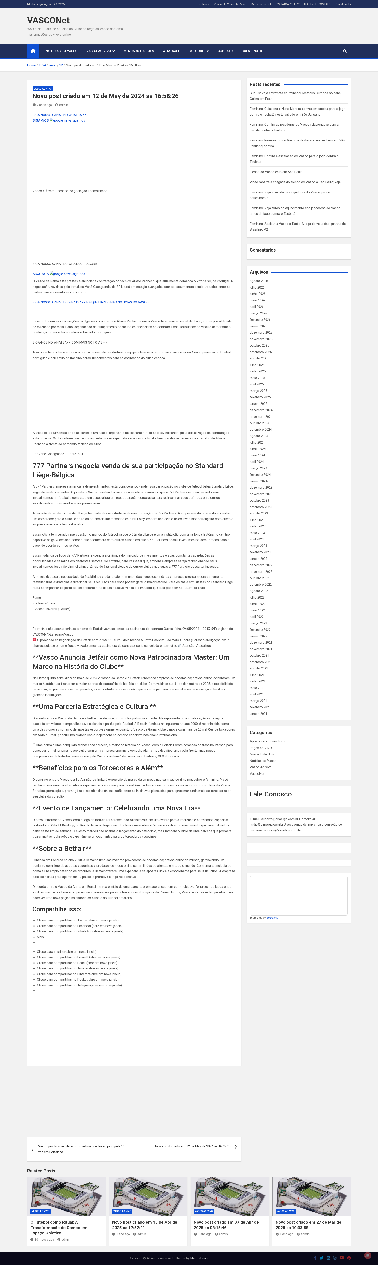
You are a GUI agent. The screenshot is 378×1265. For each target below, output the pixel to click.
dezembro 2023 (261, 488)
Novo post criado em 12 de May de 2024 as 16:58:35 (192, 1146)
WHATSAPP (284, 4)
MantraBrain (199, 1258)
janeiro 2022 (258, 636)
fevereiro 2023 (260, 552)
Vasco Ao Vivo (236, 4)
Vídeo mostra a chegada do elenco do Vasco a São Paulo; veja (295, 182)
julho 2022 (257, 597)
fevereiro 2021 (260, 707)
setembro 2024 (261, 430)
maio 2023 (257, 533)
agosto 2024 (259, 436)
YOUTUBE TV (305, 4)
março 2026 (258, 313)
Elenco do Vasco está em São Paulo (276, 172)
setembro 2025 (261, 352)
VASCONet (48, 20)
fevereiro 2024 (260, 475)
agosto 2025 (259, 358)
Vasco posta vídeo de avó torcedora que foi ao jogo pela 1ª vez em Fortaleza (81, 1149)
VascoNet (257, 774)
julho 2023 (257, 520)
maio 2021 (257, 688)
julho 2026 (257, 287)
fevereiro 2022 (260, 630)
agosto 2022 (259, 591)
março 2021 (258, 701)
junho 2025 (258, 371)
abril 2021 (257, 694)
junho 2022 (258, 604)
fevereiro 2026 (260, 320)
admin (63, 105)
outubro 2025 (259, 345)
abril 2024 (257, 462)
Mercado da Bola (261, 4)
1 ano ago (123, 1234)
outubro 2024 (259, 423)
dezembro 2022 (261, 565)
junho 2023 (258, 526)
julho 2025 (257, 365)
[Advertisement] (134, 156)
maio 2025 (257, 378)
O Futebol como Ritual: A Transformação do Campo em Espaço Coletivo (59, 1227)
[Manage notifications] (367, 1255)
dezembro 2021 (261, 643)
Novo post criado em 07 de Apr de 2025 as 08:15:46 (226, 1225)
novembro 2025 (261, 339)
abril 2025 (257, 384)
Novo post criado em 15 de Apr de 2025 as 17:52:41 (144, 1225)
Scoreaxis (272, 917)
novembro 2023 (261, 494)
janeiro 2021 (258, 714)
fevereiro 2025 (260, 397)
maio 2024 (257, 455)
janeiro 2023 (258, 559)
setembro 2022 (261, 585)
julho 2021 (257, 675)
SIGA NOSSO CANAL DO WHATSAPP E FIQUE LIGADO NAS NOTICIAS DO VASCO (91, 302)
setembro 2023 (261, 507)
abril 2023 (257, 539)
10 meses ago (44, 1239)
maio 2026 (257, 300)
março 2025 (258, 391)
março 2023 (258, 546)
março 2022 (258, 623)
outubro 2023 (259, 500)
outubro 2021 (259, 655)
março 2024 (258, 468)
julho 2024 (257, 442)
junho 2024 (258, 449)
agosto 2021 (259, 668)
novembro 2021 (261, 649)
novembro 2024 (261, 417)
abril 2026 (257, 307)
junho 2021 (258, 681)
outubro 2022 (259, 578)
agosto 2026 (259, 281)
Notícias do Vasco (210, 4)
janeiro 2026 (258, 326)
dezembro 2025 (261, 333)
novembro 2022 (261, 572)
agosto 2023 (259, 513)
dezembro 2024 (261, 410)
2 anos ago (44, 105)
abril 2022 (257, 617)
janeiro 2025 (258, 404)
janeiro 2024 (258, 481)
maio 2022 (257, 610)
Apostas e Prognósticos (267, 741)
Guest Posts (343, 4)
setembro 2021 (261, 662)
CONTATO (324, 4)
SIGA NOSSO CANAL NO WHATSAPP (60, 115)
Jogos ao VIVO (261, 748)
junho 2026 (258, 294)
